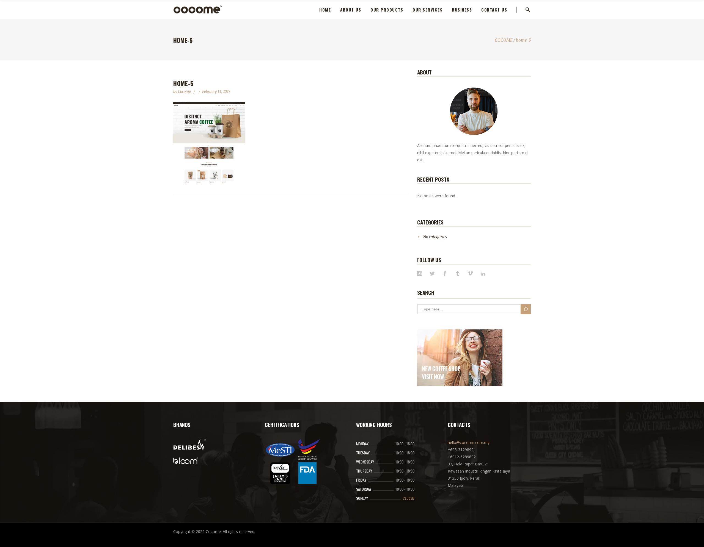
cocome (185, 91)
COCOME (504, 40)
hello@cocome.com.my (469, 442)
